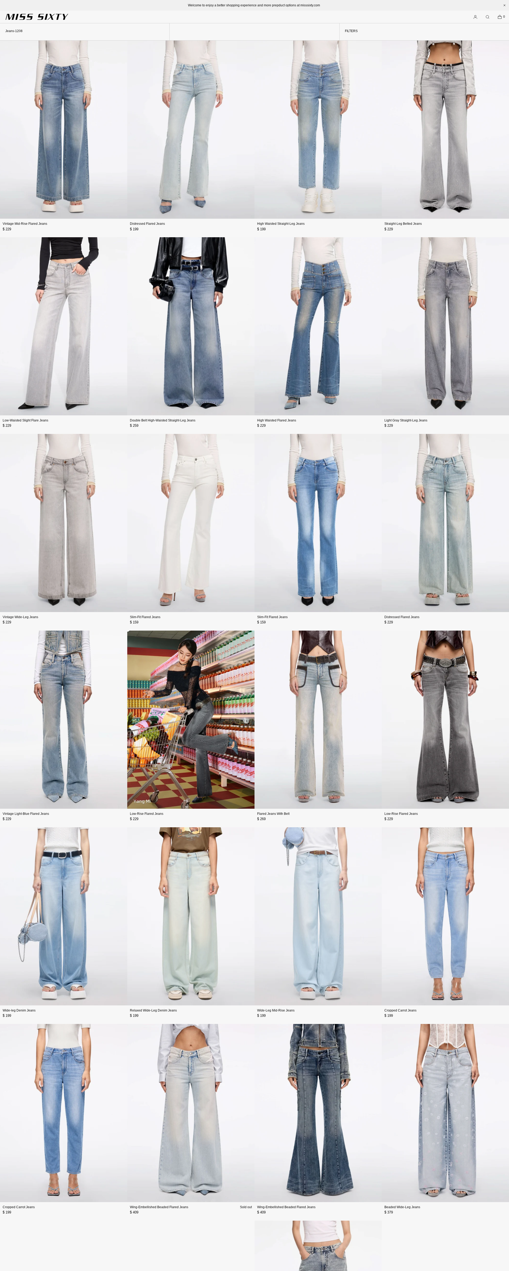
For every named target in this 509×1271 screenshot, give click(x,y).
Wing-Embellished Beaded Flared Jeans (159, 1207)
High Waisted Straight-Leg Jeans (281, 224)
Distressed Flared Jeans (147, 224)
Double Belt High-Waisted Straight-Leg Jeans (162, 420)
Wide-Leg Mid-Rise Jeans (276, 1010)
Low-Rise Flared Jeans (146, 814)
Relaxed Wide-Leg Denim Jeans (153, 1010)
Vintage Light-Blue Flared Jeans (26, 814)
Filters (351, 31)
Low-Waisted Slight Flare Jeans (25, 420)
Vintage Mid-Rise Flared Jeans (25, 224)
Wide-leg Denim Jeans (19, 1010)
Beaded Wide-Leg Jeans (402, 1207)
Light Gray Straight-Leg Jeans (405, 420)
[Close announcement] (504, 5)
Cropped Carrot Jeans (400, 1010)
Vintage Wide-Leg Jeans (20, 617)
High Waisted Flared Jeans (276, 420)
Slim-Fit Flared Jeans (145, 617)
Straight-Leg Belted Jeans (403, 224)
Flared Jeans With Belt (273, 814)
